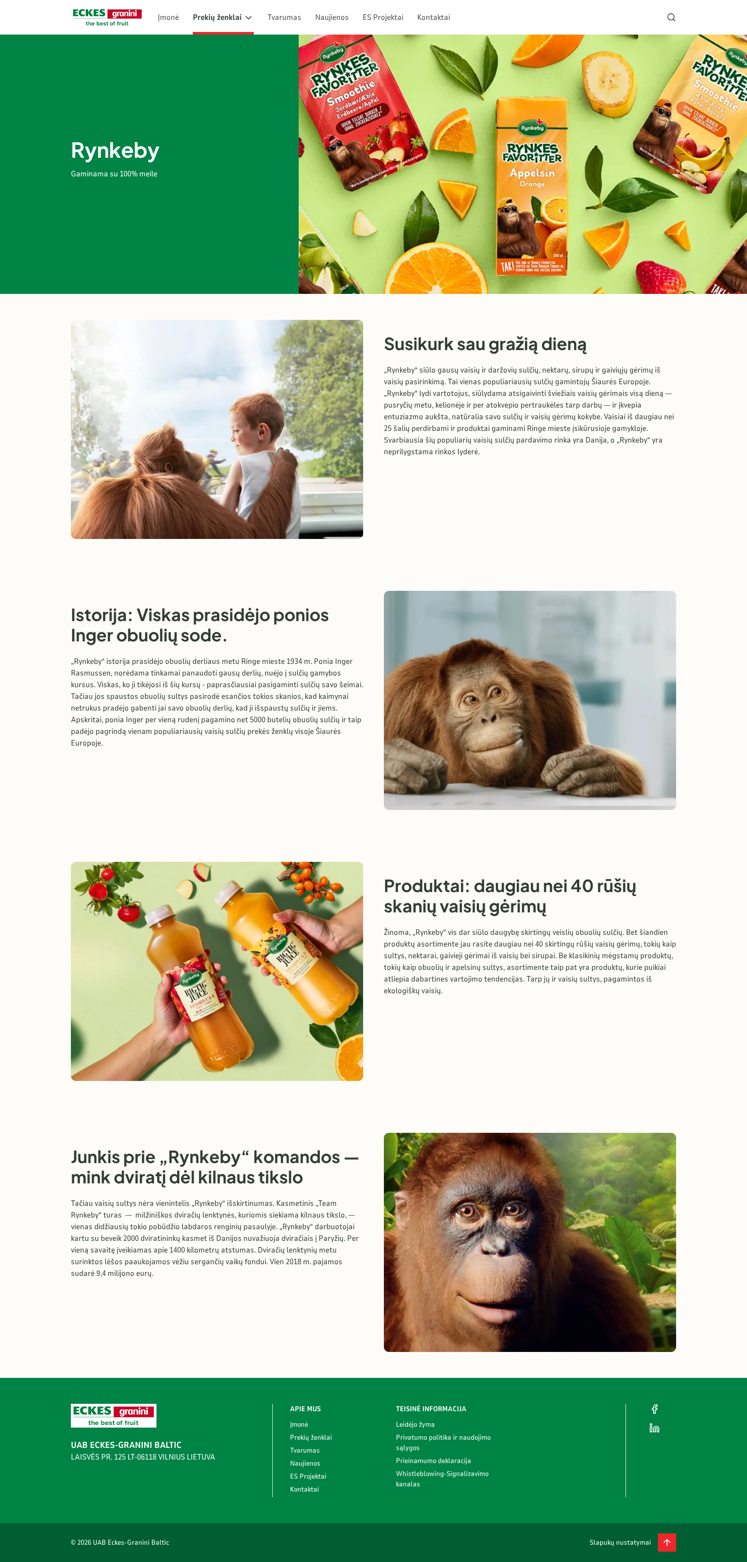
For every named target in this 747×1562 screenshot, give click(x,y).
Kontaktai (433, 17)
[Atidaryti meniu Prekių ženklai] (248, 17)
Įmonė (168, 17)
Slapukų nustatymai (620, 1542)
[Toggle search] (671, 17)
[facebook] (654, 1409)
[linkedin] (654, 1428)
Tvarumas (284, 17)
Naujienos (332, 17)
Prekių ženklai (217, 17)
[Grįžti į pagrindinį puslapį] (107, 17)
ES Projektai (383, 17)
